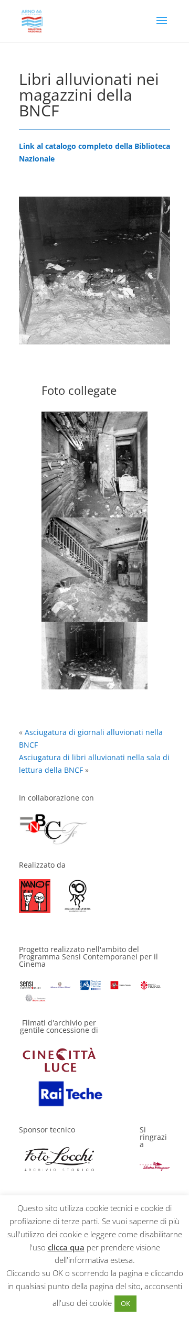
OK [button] (125, 1303)
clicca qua (66, 1247)
